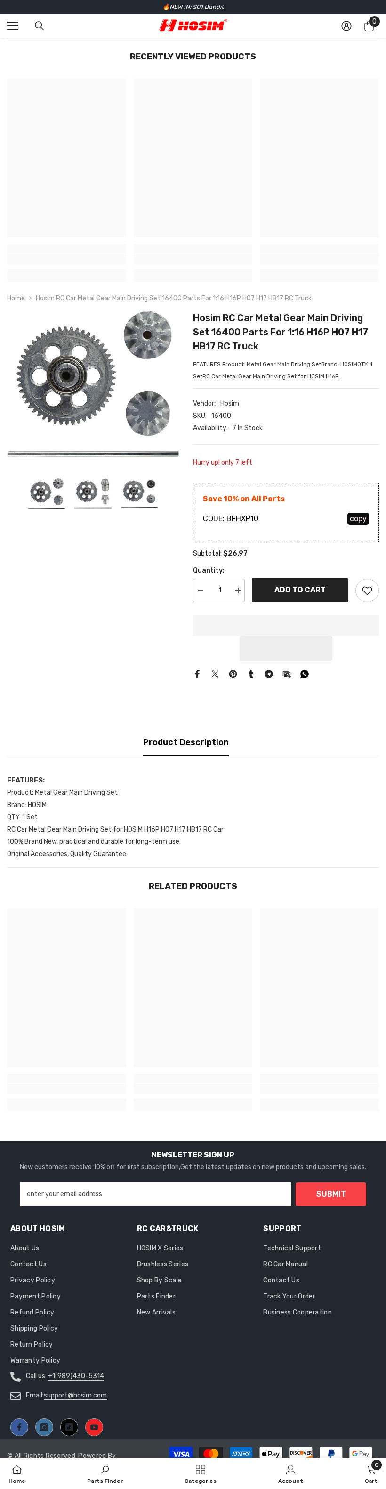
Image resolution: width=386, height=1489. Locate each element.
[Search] (39, 26)
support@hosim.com (75, 1395)
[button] (286, 648)
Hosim (229, 403)
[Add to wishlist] (367, 590)
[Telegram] (269, 674)
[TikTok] (69, 1427)
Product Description (186, 742)
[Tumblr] (251, 674)
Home (16, 298)
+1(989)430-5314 (76, 1376)
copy (358, 518)
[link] (66, 259)
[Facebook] (197, 674)
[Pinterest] (233, 674)
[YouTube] (94, 1427)
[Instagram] (44, 1427)
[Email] (286, 674)
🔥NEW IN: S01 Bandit (193, 6)
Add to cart (300, 589)
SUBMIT (331, 1194)
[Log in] (346, 26)
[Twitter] (215, 674)
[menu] (12, 26)
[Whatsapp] (304, 674)
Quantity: (209, 570)
